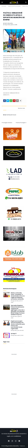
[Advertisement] (14, 370)
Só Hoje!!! (14, 333)
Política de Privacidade (14, 6)
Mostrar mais (21, 108)
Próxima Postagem (21, 122)
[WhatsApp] (11, 100)
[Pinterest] (14, 100)
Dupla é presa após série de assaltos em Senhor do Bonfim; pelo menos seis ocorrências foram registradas (18, 324)
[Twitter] (7, 100)
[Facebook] (4, 100)
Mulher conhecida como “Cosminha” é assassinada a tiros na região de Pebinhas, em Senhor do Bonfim (17, 296)
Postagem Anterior (7, 122)
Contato (4, 6)
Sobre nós (25, 6)
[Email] (17, 100)
